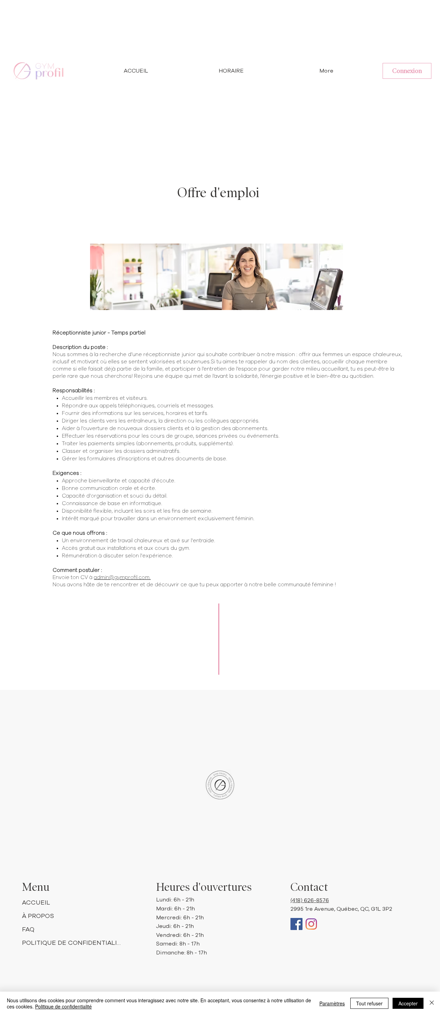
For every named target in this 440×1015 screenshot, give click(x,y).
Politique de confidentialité (63, 1006)
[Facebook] (296, 924)
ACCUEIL (36, 903)
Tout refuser (369, 1003)
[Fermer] (432, 1003)
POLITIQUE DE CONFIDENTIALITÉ (72, 943)
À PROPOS (38, 916)
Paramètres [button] (332, 1003)
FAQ (28, 930)
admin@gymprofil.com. (122, 577)
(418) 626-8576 (309, 900)
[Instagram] (311, 924)
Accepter (408, 1003)
